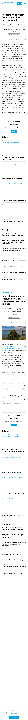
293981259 (9, 327)
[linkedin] (11, 39)
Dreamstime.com (21, 327)
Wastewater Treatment (8, 292)
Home (3, 11)
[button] (3, 3)
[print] (25, 39)
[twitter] (14, 39)
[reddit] (16, 39)
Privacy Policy (14, 713)
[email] (19, 39)
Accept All (14, 717)
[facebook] (9, 39)
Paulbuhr (15, 327)
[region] (14, 714)
